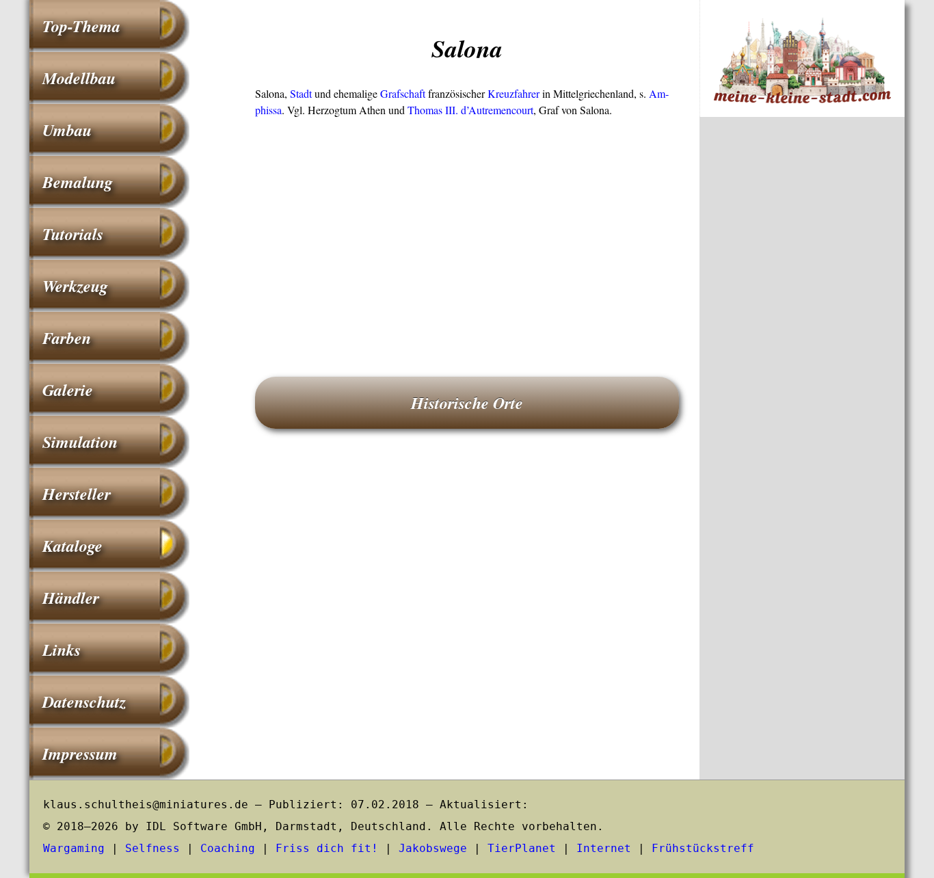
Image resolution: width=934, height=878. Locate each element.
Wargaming (74, 848)
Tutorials (72, 233)
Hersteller (76, 493)
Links (61, 649)
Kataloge (72, 545)
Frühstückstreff (703, 848)
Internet (603, 848)
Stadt (301, 93)
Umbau (67, 130)
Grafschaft (402, 93)
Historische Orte (467, 402)
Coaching (227, 848)
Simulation (80, 441)
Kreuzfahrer (513, 93)
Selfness (152, 848)
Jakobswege (433, 848)
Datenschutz (84, 701)
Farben (66, 337)
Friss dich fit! (327, 848)
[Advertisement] (467, 227)
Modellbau (79, 78)
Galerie (67, 389)
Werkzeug (75, 285)
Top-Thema (81, 26)
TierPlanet (522, 848)
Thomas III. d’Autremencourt (470, 110)
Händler (70, 597)
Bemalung (77, 182)
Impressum (80, 753)
